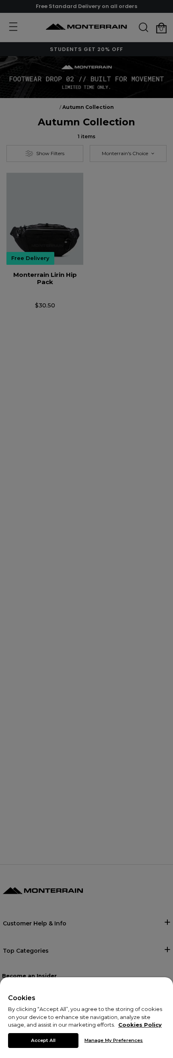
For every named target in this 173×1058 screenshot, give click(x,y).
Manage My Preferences (113, 1040)
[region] (86, 1017)
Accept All (43, 1040)
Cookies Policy (140, 1024)
